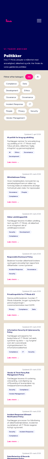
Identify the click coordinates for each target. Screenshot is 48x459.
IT (30, 104)
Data (25, 84)
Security (34, 111)
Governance (27, 97)
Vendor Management (15, 118)
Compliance (11, 84)
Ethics (27, 90)
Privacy (21, 111)
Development (12, 90)
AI (38, 77)
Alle (29, 77)
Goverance (11, 97)
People (9, 111)
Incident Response (14, 104)
